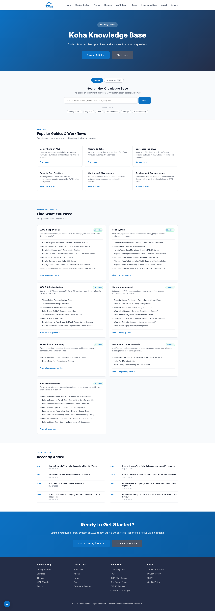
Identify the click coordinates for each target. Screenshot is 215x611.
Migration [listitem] (88, 111)
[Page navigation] (7, 604)
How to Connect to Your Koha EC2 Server (59, 261)
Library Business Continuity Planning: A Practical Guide (64, 357)
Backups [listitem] (126, 111)
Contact (174, 5)
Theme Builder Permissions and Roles (57, 307)
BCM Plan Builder (118, 578)
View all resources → (49, 429)
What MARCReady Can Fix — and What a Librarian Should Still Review (149, 495)
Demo (134, 5)
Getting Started (82, 5)
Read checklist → (47, 186)
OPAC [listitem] (99, 111)
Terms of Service (155, 569)
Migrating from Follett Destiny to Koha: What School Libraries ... (139, 265)
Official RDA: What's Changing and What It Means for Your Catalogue (74, 495)
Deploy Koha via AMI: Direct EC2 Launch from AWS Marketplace (67, 265)
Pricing (96, 5)
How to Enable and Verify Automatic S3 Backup (61, 250)
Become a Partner (82, 586)
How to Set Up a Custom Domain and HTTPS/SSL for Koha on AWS (69, 254)
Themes (108, 5)
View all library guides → (122, 333)
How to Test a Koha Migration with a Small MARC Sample (136, 250)
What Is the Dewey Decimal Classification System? (134, 315)
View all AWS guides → (49, 275)
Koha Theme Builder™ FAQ (52, 318)
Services (41, 574)
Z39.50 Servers (117, 586)
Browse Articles (95, 55)
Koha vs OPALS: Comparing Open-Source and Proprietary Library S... (69, 415)
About (164, 5)
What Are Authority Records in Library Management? (135, 322)
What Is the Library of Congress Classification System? (136, 311)
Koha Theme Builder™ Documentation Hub (59, 311)
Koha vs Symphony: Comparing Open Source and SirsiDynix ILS (67, 418)
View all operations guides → (52, 368)
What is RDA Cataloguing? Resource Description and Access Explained (149, 484)
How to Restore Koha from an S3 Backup (58, 257)
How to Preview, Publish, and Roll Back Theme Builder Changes (67, 322)
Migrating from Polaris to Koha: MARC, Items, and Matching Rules (140, 261)
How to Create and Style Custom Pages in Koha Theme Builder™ (67, 326)
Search (144, 100)
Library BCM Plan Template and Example (58, 361)
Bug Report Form (118, 582)
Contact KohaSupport (120, 590)
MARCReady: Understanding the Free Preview (132, 365)
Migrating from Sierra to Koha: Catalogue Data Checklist (136, 257)
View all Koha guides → (121, 275)
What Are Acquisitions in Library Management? (132, 304)
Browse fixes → (142, 186)
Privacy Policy (154, 574)
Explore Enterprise (127, 543)
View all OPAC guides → (50, 333)
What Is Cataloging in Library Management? (131, 326)
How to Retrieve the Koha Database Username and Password (138, 243)
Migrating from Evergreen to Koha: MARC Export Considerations (139, 268)
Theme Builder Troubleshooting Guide (57, 300)
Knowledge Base (149, 5)
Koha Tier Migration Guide (124, 361)
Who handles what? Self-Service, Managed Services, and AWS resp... (70, 268)
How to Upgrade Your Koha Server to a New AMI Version (65, 243)
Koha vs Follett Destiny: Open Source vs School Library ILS (65, 404)
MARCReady (122, 5)
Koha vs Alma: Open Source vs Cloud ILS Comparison (63, 407)
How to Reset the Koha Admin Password (130, 246)
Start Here (122, 55)
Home (68, 5)
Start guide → (46, 162)
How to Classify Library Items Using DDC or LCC (133, 307)
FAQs (112, 574)
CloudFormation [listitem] (112, 111)
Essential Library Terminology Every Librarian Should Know (137, 300)
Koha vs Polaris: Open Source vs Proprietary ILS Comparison (66, 396)
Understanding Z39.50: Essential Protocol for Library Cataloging (139, 318)
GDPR (150, 578)
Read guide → (94, 186)
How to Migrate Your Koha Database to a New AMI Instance (66, 246)
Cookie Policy (153, 582)
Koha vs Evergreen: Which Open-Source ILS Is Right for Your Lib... (68, 400)
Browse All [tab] (113, 80)
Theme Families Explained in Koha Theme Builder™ (62, 315)
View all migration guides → (123, 372)
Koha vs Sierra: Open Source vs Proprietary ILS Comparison (66, 422)
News (76, 578)
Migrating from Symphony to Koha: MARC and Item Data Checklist (140, 254)
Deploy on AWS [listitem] (75, 111)
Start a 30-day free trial (91, 543)
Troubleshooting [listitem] (140, 111)
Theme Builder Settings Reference (55, 304)
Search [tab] (97, 80)
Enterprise (78, 569)
